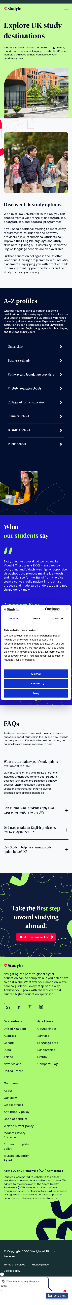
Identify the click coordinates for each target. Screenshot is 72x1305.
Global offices (13, 1105)
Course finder (46, 1029)
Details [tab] (36, 618)
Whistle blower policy (19, 1126)
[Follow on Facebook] (19, 1007)
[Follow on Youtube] (30, 1007)
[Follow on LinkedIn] (8, 1007)
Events (42, 1057)
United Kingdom (15, 1029)
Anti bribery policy (16, 1112)
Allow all (36, 673)
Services (43, 1036)
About (8, 1091)
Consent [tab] (13, 618)
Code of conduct (15, 1119)
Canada (9, 1043)
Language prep (47, 1043)
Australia (10, 1036)
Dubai (8, 1050)
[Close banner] (67, 609)
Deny (36, 693)
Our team (10, 1098)
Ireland (8, 1057)
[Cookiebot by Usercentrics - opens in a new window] (45, 609)
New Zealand (12, 1064)
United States (13, 1071)
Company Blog (47, 1064)
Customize (34, 683)
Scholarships (46, 1050)
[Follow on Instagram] (41, 1007)
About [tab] (59, 618)
